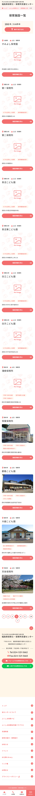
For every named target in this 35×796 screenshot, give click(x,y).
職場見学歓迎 (7, 549)
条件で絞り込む (19, 29)
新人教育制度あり (8, 546)
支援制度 (5, 732)
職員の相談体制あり (9, 448)
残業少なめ (6, 596)
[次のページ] (17, 621)
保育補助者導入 (22, 112)
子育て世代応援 (8, 395)
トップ (4, 706)
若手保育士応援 (20, 395)
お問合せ (5, 770)
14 (31, 616)
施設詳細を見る (17, 74)
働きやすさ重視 (17, 596)
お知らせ (5, 744)
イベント (5, 751)
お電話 (13, 794)
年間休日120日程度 (9, 599)
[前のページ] (4, 616)
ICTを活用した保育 (9, 112)
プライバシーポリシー (10, 777)
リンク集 (5, 764)
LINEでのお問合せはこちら (18, 666)
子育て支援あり (8, 398)
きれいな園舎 (7, 499)
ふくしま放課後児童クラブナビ (13, 725)
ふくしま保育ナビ (8, 719)
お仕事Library (7, 757)
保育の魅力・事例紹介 (10, 738)
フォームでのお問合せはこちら (18, 661)
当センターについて (9, 712)
